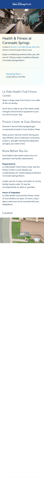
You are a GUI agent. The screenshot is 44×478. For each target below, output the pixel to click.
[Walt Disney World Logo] (22, 4)
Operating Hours (13, 74)
